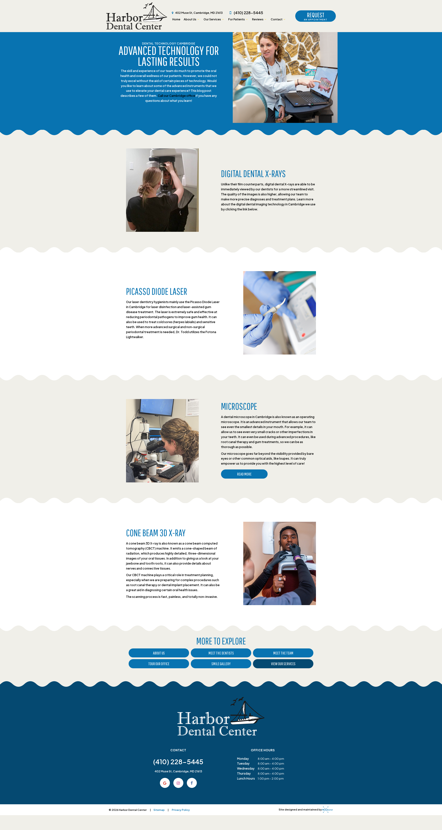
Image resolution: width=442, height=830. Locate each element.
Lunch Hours (246, 778)
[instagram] (178, 783)
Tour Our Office (158, 663)
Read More (244, 474)
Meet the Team (283, 653)
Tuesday (243, 763)
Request (315, 16)
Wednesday (245, 768)
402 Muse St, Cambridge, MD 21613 (199, 12)
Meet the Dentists (221, 653)
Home (176, 19)
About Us (190, 19)
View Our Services (283, 663)
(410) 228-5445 (248, 12)
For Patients (236, 19)
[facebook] (192, 783)
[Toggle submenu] (198, 19)
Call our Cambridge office (176, 96)
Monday (243, 758)
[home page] (136, 16)
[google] (165, 783)
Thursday (244, 773)
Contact (276, 19)
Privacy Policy (181, 809)
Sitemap (159, 809)
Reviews (257, 19)
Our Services (212, 19)
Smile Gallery (221, 663)
